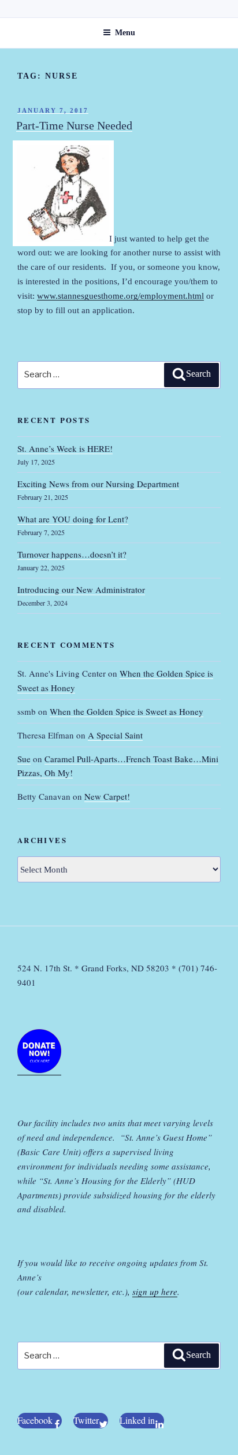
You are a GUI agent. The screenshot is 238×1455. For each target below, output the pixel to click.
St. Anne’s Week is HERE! (65, 448)
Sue (24, 758)
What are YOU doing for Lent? (72, 519)
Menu (125, 32)
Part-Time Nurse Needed (74, 125)
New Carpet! (107, 796)
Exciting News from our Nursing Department (98, 483)
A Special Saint (115, 735)
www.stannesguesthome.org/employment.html (120, 295)
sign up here (154, 1291)
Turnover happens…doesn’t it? (72, 554)
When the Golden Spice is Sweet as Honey (126, 711)
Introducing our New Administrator (81, 589)
